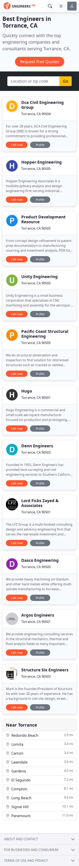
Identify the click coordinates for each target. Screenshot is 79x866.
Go (65, 81)
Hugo (26, 391)
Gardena (41, 770)
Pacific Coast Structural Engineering (44, 334)
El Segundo (41, 779)
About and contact (21, 839)
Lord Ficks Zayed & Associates (40, 503)
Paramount (41, 815)
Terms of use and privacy (26, 860)
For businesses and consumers (31, 850)
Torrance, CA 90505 (36, 168)
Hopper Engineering (41, 162)
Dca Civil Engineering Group (42, 105)
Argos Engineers (37, 615)
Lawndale (41, 762)
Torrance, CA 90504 (36, 114)
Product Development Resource (43, 219)
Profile (40, 145)
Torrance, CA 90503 (36, 452)
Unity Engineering (39, 276)
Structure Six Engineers (44, 670)
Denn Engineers (37, 446)
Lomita (41, 744)
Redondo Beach (41, 735)
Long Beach (41, 797)
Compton (41, 788)
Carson (41, 753)
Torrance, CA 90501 (36, 397)
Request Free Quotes (39, 61)
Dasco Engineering (40, 560)
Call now (16, 145)
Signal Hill (41, 806)
